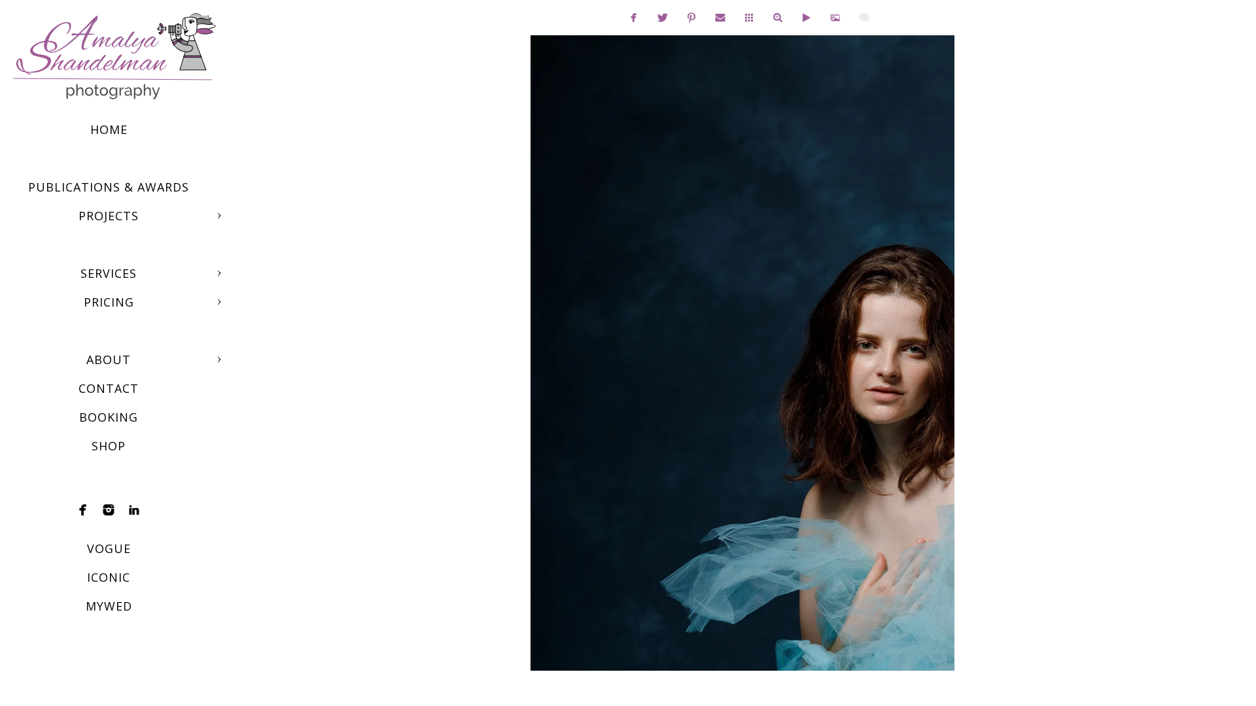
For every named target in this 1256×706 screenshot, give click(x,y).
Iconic (108, 577)
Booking (108, 417)
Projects (108, 216)
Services (108, 273)
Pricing (109, 302)
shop (109, 446)
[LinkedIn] (134, 510)
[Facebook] (83, 510)
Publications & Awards (108, 187)
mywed (109, 606)
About (108, 359)
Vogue (109, 548)
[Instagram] (108, 510)
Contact (108, 388)
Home (109, 129)
